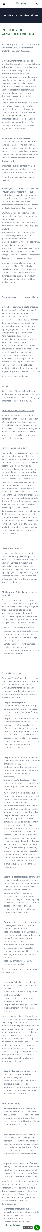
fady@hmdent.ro (17, 115)
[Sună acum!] (37, 1227)
